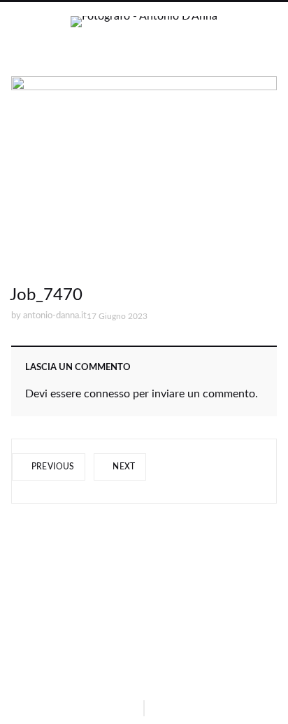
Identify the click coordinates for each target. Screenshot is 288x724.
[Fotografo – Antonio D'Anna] (144, 33)
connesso (107, 393)
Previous (51, 466)
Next (123, 466)
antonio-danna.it (55, 315)
